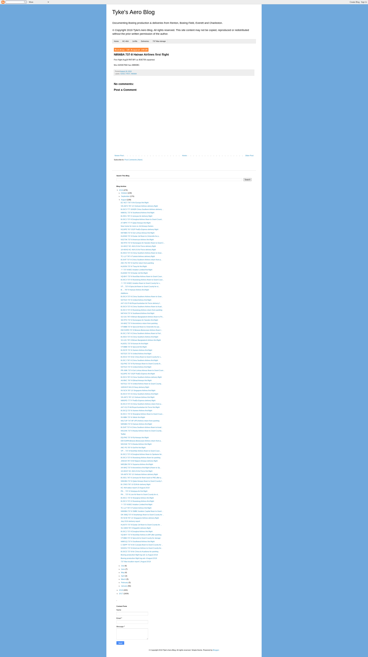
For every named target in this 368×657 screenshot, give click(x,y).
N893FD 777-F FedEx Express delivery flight (138, 401)
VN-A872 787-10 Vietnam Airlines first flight (137, 397)
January (124, 586)
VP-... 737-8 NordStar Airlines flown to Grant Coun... (141, 451)
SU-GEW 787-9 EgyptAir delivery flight (136, 528)
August (124, 200)
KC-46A (125, 41)
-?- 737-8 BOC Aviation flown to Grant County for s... (141, 283)
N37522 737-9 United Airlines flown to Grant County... (141, 384)
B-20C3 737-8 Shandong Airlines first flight (137, 501)
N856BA (134, 74)
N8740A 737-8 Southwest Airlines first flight (137, 313)
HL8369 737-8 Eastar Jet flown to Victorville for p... (140, 236)
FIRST (128, 74)
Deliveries (145, 41)
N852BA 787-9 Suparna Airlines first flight (137, 464)
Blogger (216, 650)
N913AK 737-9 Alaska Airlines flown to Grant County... (142, 431)
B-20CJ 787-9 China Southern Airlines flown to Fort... (141, 333)
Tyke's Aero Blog (133, 12)
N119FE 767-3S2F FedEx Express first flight (138, 374)
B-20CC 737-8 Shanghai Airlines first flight (137, 498)
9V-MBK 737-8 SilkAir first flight (133, 417)
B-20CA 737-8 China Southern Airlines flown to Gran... (142, 297)
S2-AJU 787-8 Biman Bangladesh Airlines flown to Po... (142, 317)
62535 (122, 74)
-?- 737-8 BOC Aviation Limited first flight (136, 270)
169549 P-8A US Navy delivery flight (135, 387)
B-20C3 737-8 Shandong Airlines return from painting (141, 310)
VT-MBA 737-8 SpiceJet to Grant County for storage (141, 538)
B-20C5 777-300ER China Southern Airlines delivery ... (142, 209)
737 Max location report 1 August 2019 (136, 562)
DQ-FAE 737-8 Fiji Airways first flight (135, 438)
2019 (121, 190)
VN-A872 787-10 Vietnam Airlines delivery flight (139, 206)
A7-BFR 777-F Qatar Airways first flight (136, 223)
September (125, 196)
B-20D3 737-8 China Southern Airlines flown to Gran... (142, 253)
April (123, 576)
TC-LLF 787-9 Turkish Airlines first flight (136, 508)
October (124, 193)
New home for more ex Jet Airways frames (137, 226)
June (123, 569)
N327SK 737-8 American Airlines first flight (137, 240)
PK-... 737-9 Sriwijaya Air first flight (134, 491)
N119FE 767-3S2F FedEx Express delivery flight (139, 229)
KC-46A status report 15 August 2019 (135, 488)
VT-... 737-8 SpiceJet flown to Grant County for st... (140, 287)
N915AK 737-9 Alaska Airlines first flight (136, 444)
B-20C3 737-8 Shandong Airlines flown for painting (140, 458)
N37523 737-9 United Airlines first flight (136, 367)
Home (116, 41)
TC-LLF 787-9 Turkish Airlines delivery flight (138, 256)
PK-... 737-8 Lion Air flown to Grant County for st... (140, 495)
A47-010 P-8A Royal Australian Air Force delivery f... (141, 303)
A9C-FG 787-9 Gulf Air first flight (133, 448)
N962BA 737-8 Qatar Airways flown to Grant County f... (142, 481)
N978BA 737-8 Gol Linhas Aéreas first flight (137, 233)
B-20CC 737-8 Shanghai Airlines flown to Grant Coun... (142, 414)
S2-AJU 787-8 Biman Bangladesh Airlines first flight (141, 340)
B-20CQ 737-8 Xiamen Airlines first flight (136, 411)
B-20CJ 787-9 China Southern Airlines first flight (139, 360)
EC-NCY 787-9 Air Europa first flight (134, 203)
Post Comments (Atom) (133, 160)
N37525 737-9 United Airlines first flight (136, 354)
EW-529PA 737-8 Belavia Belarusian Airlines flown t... (141, 330)
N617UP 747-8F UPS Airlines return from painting (140, 421)
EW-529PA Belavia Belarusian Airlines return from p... (141, 441)
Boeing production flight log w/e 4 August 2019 (139, 558)
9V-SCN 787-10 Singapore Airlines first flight (138, 391)
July (123, 566)
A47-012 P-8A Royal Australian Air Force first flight (140, 407)
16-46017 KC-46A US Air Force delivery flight (138, 246)
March (123, 579)
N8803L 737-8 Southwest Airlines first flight (137, 213)
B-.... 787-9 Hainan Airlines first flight (135, 290)
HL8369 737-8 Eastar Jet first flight (134, 273)
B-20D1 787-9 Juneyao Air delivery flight (136, 216)
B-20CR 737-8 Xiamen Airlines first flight (136, 350)
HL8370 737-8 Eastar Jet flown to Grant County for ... (141, 525)
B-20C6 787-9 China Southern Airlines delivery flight (141, 377)
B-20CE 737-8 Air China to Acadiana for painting (139, 552)
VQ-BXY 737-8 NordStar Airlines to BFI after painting (141, 535)
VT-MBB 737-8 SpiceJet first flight (134, 347)
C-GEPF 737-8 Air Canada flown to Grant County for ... (142, 545)
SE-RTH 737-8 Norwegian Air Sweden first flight (139, 320)
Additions (124, 293)
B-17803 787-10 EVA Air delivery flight (135, 484)
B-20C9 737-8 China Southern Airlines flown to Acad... (142, 307)
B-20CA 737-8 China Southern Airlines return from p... (141, 404)
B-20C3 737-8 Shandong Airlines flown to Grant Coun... (142, 280)
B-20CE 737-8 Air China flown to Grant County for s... (141, 357)
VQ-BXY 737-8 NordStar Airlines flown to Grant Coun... (142, 277)
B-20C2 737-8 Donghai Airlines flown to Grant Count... (142, 219)
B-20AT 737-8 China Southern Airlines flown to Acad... (142, 427)
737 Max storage (159, 41)
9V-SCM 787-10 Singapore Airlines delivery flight (140, 518)
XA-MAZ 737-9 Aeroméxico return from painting (139, 323)
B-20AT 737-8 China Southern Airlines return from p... (141, 260)
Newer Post (119, 156)
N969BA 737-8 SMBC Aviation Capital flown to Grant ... (142, 511)
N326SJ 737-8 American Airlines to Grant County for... (141, 548)
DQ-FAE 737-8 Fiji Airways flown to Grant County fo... (141, 364)
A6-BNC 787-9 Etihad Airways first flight (136, 380)
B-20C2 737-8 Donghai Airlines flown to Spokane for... (142, 454)
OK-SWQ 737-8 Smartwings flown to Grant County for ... (142, 515)
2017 (121, 594)
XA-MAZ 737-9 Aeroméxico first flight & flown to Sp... (141, 468)
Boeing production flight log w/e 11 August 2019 (139, 555)
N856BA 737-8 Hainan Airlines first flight (136, 424)
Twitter (123, 434)
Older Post (249, 156)
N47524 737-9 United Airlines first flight (136, 300)
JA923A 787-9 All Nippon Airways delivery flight (139, 461)
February (125, 583)
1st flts (134, 41)
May (123, 573)
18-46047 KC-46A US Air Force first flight (136, 471)
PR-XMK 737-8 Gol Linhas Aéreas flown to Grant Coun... (143, 370)
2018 (121, 590)
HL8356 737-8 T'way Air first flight (134, 266)
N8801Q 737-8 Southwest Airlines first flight (138, 542)
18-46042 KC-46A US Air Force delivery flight (138, 250)
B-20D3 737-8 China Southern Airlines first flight (139, 337)
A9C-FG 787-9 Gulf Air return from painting (137, 263)
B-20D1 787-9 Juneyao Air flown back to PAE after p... (141, 478)
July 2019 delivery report (130, 521)
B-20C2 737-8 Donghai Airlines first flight (137, 532)
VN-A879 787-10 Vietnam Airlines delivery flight (139, 474)
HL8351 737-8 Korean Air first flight (134, 344)
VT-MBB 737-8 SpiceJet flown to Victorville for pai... (140, 327)
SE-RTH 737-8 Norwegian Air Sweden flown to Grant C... (143, 243)
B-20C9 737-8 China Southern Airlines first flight (139, 394)
